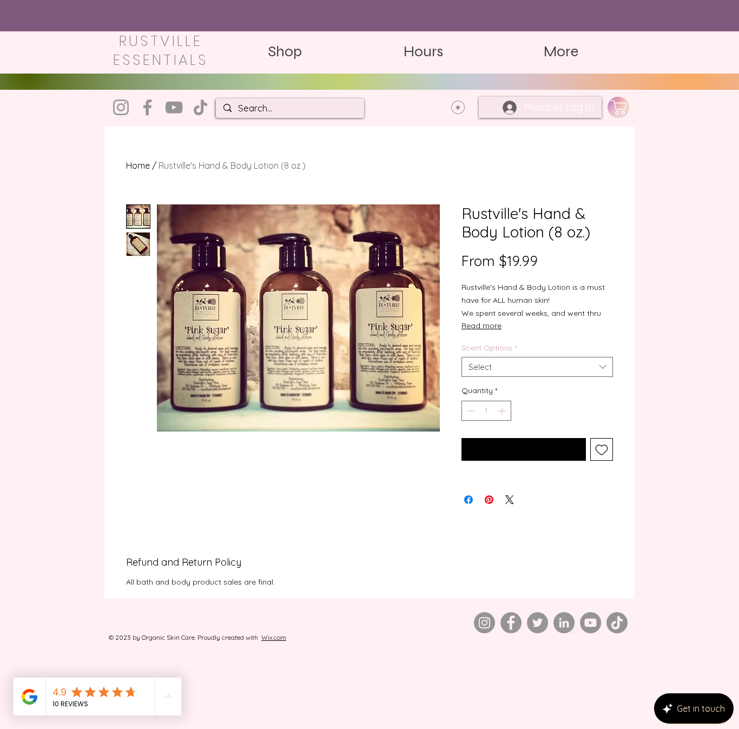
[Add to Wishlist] (601, 449)
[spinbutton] (486, 410)
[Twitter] (537, 622)
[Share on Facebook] (468, 499)
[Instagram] (120, 107)
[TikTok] (200, 107)
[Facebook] (147, 107)
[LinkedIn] (564, 622)
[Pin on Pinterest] (489, 499)
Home (138, 165)
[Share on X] (509, 499)
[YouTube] (173, 107)
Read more (481, 325)
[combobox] (537, 367)
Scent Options (489, 348)
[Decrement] (470, 410)
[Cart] (618, 107)
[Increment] (503, 410)
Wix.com (273, 637)
